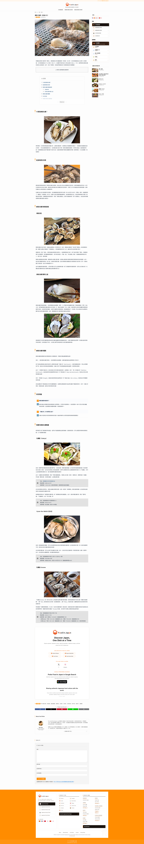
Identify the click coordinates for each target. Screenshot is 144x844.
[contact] (107, 0)
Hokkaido (86, 800)
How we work (72, 835)
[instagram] (101, 0)
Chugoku (96, 811)
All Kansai (97, 803)
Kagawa (97, 809)
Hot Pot (61, 805)
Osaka (97, 800)
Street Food (73, 805)
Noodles (72, 798)
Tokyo (85, 812)
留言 (38, 749)
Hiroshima (97, 807)
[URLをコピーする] (84, 709)
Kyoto (97, 801)
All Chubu (84, 823)
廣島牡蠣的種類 (46, 94)
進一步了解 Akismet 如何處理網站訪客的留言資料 (64, 781)
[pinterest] (102, 0)
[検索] (108, 0)
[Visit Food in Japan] (62, 632)
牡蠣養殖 (81, 703)
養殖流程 (47, 89)
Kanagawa (86, 813)
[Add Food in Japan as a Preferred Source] (62, 681)
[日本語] (53, 821)
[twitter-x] (99, 0)
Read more (62, 102)
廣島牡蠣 (48, 703)
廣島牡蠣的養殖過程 (47, 87)
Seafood (61, 803)
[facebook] (98, 0)
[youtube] (104, 0)
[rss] (105, 0)
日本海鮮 (61, 703)
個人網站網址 (39, 773)
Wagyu (72, 803)
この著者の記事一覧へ (68, 731)
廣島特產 (57, 703)
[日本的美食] (72, 4)
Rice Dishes (73, 800)
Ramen (61, 798)
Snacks (72, 807)
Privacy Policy (82, 832)
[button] (40, 709)
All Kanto (84, 815)
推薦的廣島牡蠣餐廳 (47, 98)
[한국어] (48, 821)
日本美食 (64, 703)
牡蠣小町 (77, 703)
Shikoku (96, 812)
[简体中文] (50, 821)
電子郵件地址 (39, 768)
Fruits (61, 810)
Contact (77, 832)
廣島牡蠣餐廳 (53, 703)
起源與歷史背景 (46, 85)
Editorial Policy (65, 832)
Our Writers (72, 832)
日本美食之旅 (69, 703)
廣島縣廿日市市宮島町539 (49, 481)
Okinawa (97, 818)
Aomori (85, 804)
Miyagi (85, 806)
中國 (36, 17)
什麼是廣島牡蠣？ (47, 82)
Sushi (61, 800)
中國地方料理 (44, 703)
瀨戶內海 (73, 703)
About (60, 832)
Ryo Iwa (41, 727)
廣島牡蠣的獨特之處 (49, 91)
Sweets (61, 807)
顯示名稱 (38, 764)
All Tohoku (85, 807)
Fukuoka (97, 817)
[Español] (40, 821)
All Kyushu (97, 820)
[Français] (42, 821)
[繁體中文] (45, 821)
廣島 (39, 17)
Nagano (85, 821)
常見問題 (45, 96)
